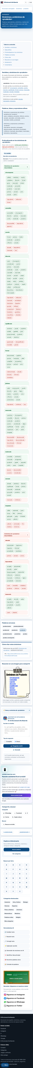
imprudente (6, 101)
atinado (9, 483)
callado (9, 177)
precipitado (10, 551)
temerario (12, 101)
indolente (17, 575)
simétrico (16, 337)
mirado (22, 183)
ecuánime (23, 328)
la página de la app (25, 787)
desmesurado (20, 437)
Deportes (14, 906)
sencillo (15, 278)
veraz (8, 367)
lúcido (21, 237)
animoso (19, 513)
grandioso (17, 312)
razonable (9, 272)
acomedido (10, 213)
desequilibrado (20, 342)
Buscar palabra (16, 849)
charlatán (18, 315)
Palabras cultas (9, 917)
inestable (9, 344)
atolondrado (10, 545)
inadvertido (21, 572)
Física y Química (9, 909)
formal (16, 90)
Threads (3, 1038)
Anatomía (7, 902)
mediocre (9, 284)
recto (22, 394)
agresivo (9, 226)
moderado (6, 92)
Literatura (19, 909)
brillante (16, 306)
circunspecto (13, 88)
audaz (16, 516)
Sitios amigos (4, 1055)
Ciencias (7, 906)
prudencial (6, 630)
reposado (23, 462)
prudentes (17, 634)
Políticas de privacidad (10, 1064)
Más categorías (9, 921)
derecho (9, 391)
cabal (22, 358)
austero (9, 423)
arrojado (9, 566)
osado (17, 602)
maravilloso (10, 315)
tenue (8, 513)
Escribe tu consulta (8, 723)
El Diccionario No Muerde (7, 1041)
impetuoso (19, 545)
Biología (25, 902)
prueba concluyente (8, 637)
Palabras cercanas (10, 55)
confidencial (16, 287)
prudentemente (7, 634)
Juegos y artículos (6, 1052)
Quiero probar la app (16, 795)
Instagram (3, 1031)
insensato (9, 250)
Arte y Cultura (16, 902)
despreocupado (11, 572)
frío (23, 523)
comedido (20, 88)
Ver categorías (16, 853)
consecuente (15, 388)
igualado (15, 331)
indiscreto (18, 199)
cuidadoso (10, 180)
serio (21, 191)
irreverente (10, 446)
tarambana (10, 377)
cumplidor (10, 361)
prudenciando (7, 626)
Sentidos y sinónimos (11, 47)
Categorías (4, 1050)
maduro (9, 394)
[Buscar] (25, 2)
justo (21, 331)
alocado (20, 99)
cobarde (14, 612)
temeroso (16, 526)
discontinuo (10, 290)
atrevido (9, 569)
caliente (9, 523)
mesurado (26, 90)
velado (22, 275)
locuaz (9, 202)
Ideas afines (8, 50)
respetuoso (10, 429)
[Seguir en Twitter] (14, 1005)
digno (24, 423)
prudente (25, 8)
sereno (21, 278)
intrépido (22, 516)
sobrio (15, 194)
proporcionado (11, 334)
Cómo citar (8, 57)
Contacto (3, 1047)
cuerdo (26, 88)
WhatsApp (3, 1036)
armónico (9, 328)
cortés (9, 218)
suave (14, 465)
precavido (17, 186)
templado (16, 92)
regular (24, 284)
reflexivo (9, 242)
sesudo (9, 194)
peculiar (9, 306)
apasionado (10, 342)
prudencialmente (18, 626)
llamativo (17, 303)
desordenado (10, 443)
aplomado (9, 516)
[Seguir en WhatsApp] (14, 1002)
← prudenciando (7, 832)
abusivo (9, 470)
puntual (16, 364)
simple (9, 281)
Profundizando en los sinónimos (13, 52)
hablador (9, 317)
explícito (18, 355)
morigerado (18, 459)
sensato (11, 92)
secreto (9, 275)
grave (8, 183)
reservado (17, 189)
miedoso (9, 526)
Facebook (3, 1028)
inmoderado (17, 472)
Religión (18, 917)
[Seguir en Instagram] (14, 994)
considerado (10, 264)
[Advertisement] (16, 34)
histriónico (10, 303)
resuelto (18, 605)
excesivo (9, 472)
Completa (9, 741)
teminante (16, 358)
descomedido (10, 223)
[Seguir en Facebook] (14, 998)
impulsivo (9, 548)
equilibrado (11, 90)
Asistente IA (8, 62)
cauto (8, 261)
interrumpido (10, 292)
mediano (21, 281)
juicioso (21, 90)
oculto (16, 269)
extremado (17, 523)
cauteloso (16, 177)
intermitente (19, 290)
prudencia (14, 630)
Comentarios (8, 65)
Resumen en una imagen (11, 60)
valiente (15, 519)
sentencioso (10, 399)
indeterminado (11, 371)
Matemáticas (8, 913)
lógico (21, 391)
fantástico (10, 312)
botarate (9, 374)
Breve (18, 741)
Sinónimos (19, 8)
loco (16, 250)
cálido (8, 510)
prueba (25, 634)
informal (16, 374)
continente (18, 456)
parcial (16, 344)
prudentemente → (25, 832)
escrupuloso (18, 361)
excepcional (10, 309)
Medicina (17, 913)
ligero (24, 578)
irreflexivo (18, 404)
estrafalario (18, 300)
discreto (5, 90)
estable (9, 331)
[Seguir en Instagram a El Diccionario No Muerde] (16, 977)
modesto (17, 284)
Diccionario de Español (8, 8)
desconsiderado (20, 440)
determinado (10, 355)
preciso (9, 358)
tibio (14, 513)
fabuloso (18, 309)
